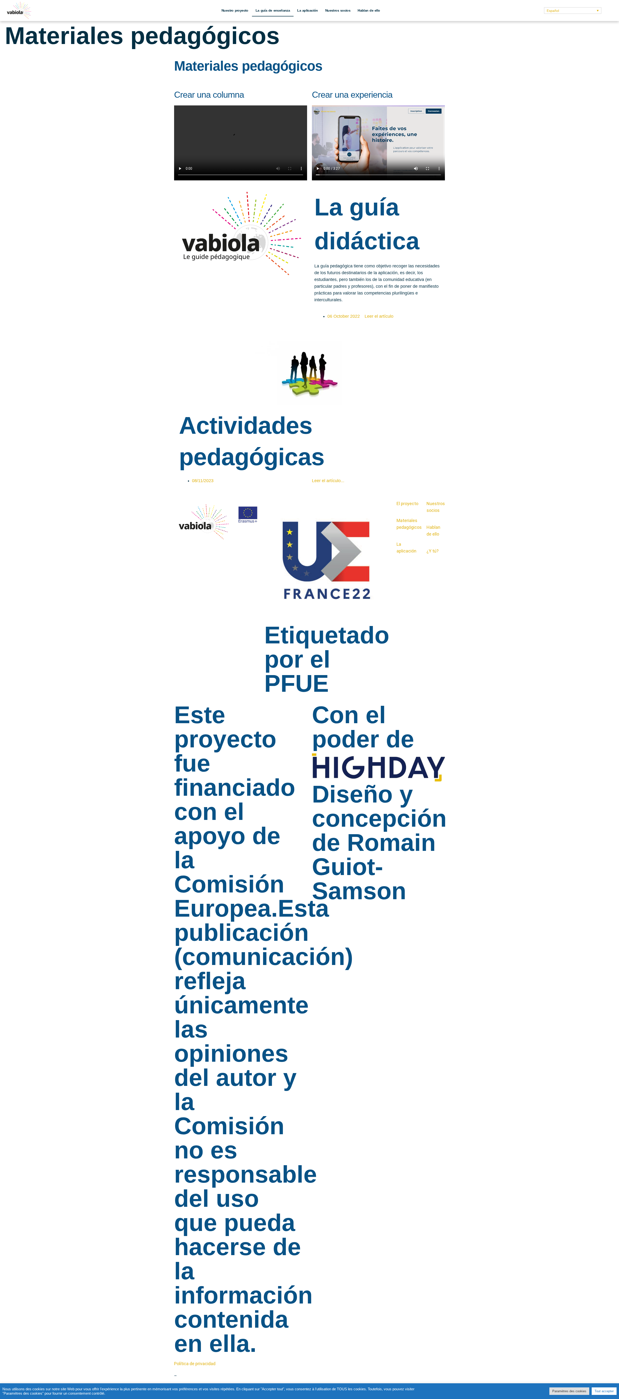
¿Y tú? (433, 550)
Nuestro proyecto (234, 10)
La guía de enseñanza (273, 10)
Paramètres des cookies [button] (569, 1391)
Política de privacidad (194, 1363)
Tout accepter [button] (604, 1391)
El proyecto (407, 503)
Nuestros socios (337, 10)
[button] (572, 10)
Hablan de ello (369, 10)
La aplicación (307, 10)
